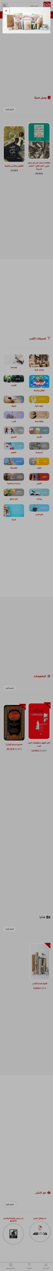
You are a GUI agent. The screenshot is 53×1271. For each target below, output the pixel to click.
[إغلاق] (6, 10)
